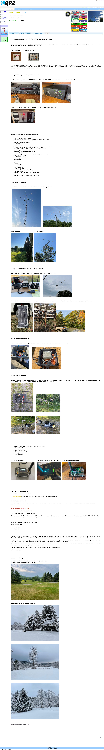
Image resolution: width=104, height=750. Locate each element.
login (83, 7)
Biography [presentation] (12, 33)
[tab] (12, 33)
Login (13, 18)
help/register (87, 7)
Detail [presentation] (17, 33)
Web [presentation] (22, 33)
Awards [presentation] (28, 33)
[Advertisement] (55, 737)
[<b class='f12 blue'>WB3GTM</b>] (95, 22)
